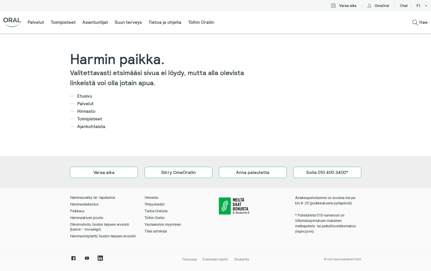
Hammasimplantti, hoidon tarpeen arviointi (103, 236)
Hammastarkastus (84, 204)
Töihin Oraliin (201, 22)
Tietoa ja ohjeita (165, 22)
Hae (423, 22)
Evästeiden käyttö (215, 259)
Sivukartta (241, 259)
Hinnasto (86, 111)
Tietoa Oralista (156, 211)
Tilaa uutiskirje (156, 231)
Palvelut (36, 22)
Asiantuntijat (95, 22)
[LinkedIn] (100, 260)
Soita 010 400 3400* (327, 172)
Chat (404, 6)
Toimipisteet (63, 22)
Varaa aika (347, 6)
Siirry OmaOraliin (178, 172)
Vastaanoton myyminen (163, 224)
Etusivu (84, 96)
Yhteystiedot (155, 204)
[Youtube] (87, 260)
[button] (422, 6)
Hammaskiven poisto (86, 218)
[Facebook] (73, 260)
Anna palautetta (252, 172)
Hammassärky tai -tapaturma (92, 197)
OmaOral (382, 6)
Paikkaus (77, 211)
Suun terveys (128, 22)
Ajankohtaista (91, 126)
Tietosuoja (189, 259)
